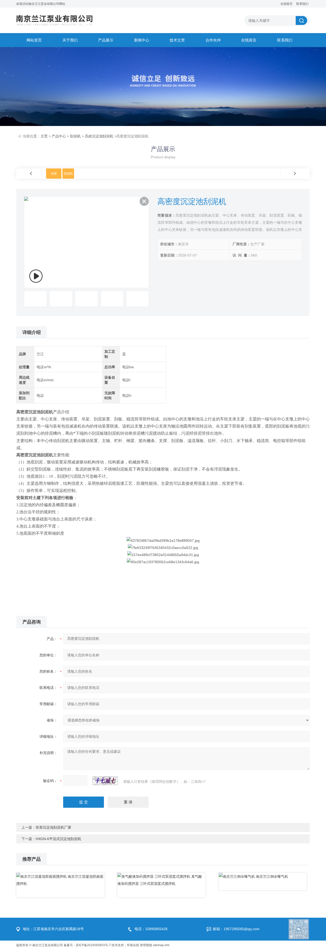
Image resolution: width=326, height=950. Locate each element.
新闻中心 (141, 40)
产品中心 (59, 136)
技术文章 (177, 40)
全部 (54, 173)
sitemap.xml (161, 945)
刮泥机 (75, 136)
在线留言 (286, 4)
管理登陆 (146, 945)
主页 (44, 136)
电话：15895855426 (151, 929)
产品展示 (105, 40)
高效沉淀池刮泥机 (99, 136)
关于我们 (70, 40)
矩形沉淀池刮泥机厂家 (53, 827)
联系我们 (302, 4)
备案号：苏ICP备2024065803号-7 (87, 945)
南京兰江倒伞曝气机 (272, 876)
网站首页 (34, 40)
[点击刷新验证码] (105, 780)
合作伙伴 (213, 40)
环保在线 (133, 945)
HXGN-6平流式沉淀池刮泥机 (58, 839)
